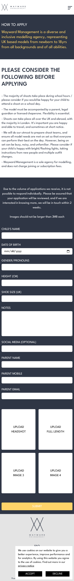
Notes (6, 308)
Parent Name (11, 358)
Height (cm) (10, 276)
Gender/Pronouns (15, 260)
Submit (37, 506)
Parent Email (11, 389)
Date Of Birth (11, 244)
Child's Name (11, 229)
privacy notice (26, 566)
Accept (30, 574)
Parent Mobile (12, 373)
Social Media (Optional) (19, 342)
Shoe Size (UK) (11, 292)
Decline (57, 574)
